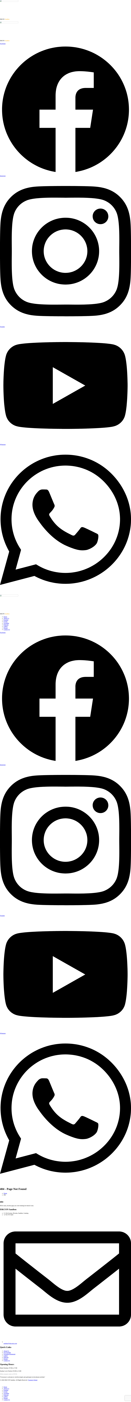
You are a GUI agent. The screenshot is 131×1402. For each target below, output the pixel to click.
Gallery (6, 626)
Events (5, 621)
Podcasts (6, 625)
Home (5, 617)
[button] (1, 1384)
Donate (6, 628)
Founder (6, 620)
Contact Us (7, 629)
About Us (6, 618)
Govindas (6, 623)
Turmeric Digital (32, 1380)
